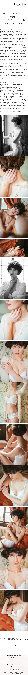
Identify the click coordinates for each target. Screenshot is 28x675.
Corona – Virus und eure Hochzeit (17, 639)
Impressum (14, 668)
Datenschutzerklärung (14, 669)
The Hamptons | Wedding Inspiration (11, 638)
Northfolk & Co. (18, 673)
